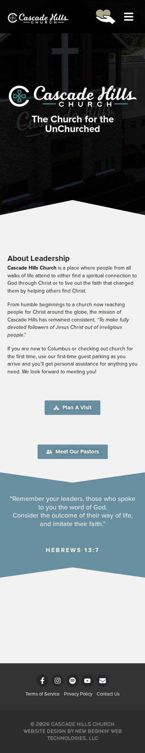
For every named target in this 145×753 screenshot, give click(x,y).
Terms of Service (42, 694)
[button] (129, 17)
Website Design (44, 731)
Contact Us (108, 694)
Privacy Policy (78, 694)
